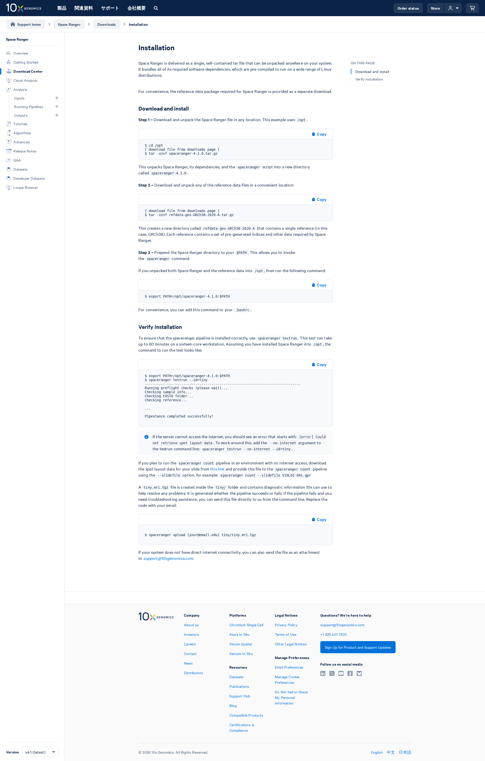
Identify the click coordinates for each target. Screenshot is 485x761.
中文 (391, 752)
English (377, 752)
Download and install (372, 71)
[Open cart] (472, 8)
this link (217, 468)
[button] (56, 97)
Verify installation (369, 79)
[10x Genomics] (156, 672)
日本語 (405, 752)
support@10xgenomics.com (168, 558)
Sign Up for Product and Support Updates (358, 647)
